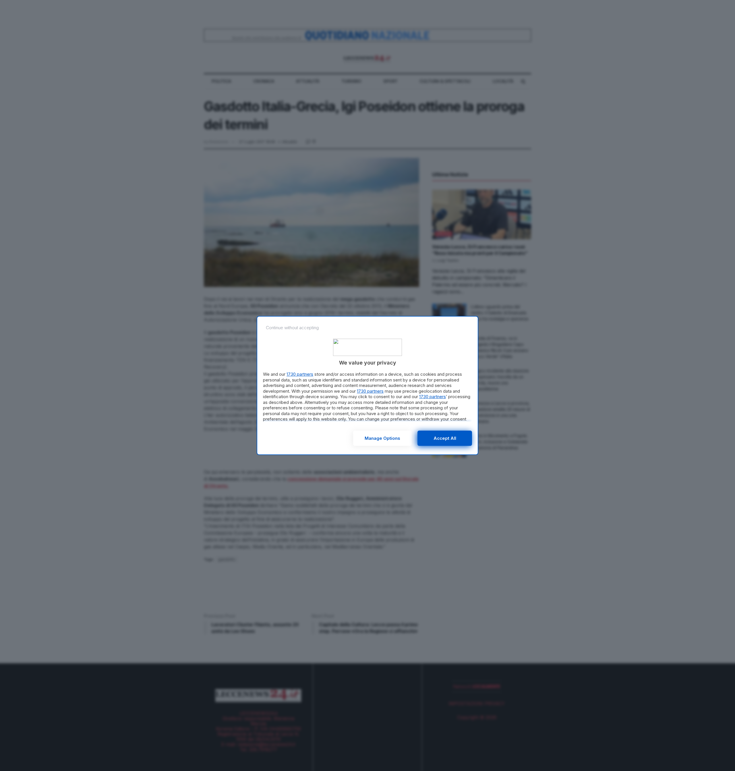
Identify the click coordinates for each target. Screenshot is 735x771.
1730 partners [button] (300, 374)
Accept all (445, 438)
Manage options (382, 438)
